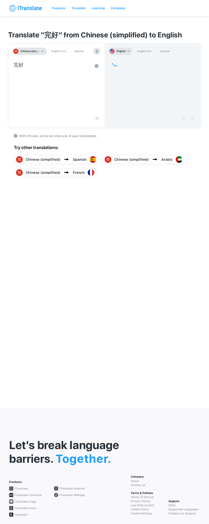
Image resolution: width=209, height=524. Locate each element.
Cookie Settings (141, 513)
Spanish (79, 51)
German (165, 51)
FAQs (172, 505)
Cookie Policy (140, 509)
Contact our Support (182, 513)
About (135, 481)
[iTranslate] (25, 8)
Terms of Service (142, 497)
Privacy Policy (140, 501)
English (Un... (60, 51)
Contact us (138, 485)
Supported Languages (183, 509)
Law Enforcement (142, 505)
